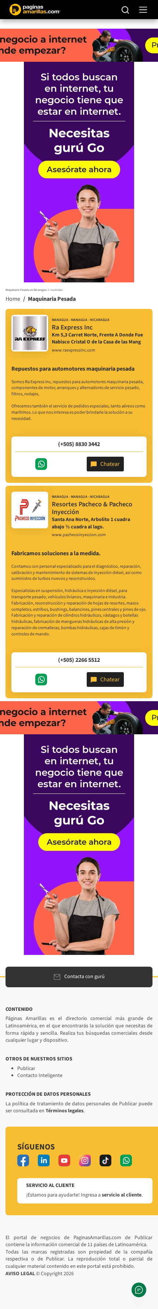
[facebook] (23, 1160)
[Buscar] (125, 9)
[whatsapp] (126, 1160)
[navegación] (143, 9)
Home (13, 299)
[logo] (29, 333)
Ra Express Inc (72, 327)
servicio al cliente (121, 1195)
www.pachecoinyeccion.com (79, 535)
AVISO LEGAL (20, 1273)
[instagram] (85, 1160)
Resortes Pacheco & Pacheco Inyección (92, 508)
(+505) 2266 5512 (79, 660)
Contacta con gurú (84, 976)
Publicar (26, 1068)
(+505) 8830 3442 (79, 444)
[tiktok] (105, 1160)
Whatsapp (41, 464)
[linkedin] (44, 1160)
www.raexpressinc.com (73, 350)
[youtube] (64, 1160)
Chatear (110, 464)
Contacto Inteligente (39, 1075)
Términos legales (64, 1110)
